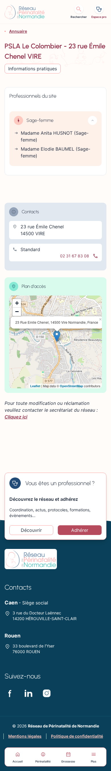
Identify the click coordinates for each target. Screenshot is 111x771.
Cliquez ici (16, 417)
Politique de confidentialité (77, 736)
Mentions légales (25, 736)
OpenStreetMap (71, 386)
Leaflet (35, 386)
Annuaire (18, 31)
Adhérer (79, 530)
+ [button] (17, 303)
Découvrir (31, 530)
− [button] (17, 311)
